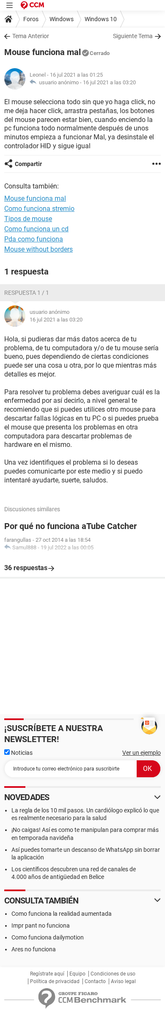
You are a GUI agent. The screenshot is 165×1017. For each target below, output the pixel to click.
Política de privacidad (55, 981)
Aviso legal (123, 981)
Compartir (28, 164)
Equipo (77, 974)
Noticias (21, 752)
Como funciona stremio (39, 209)
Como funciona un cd (36, 229)
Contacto (95, 981)
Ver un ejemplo (141, 752)
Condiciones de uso (113, 974)
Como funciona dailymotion (47, 937)
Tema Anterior (30, 36)
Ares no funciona (33, 949)
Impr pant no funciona (40, 925)
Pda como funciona (33, 239)
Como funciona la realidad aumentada (61, 913)
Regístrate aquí (47, 974)
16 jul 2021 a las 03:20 (109, 82)
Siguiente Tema (133, 36)
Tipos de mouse (28, 219)
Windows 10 (101, 19)
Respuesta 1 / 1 (26, 292)
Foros (30, 19)
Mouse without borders (38, 249)
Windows (62, 19)
